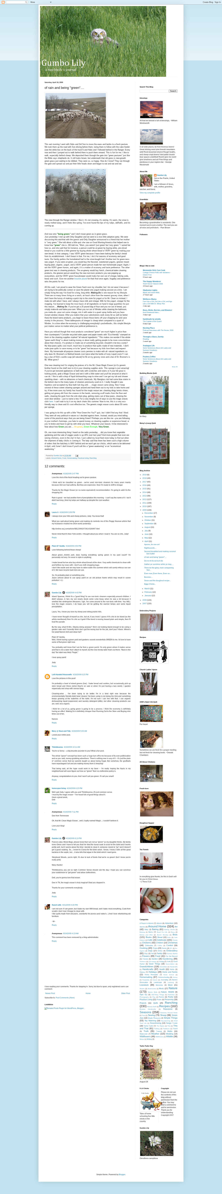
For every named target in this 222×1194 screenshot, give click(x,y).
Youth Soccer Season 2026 (153, 284)
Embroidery (171, 950)
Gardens (143, 961)
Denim (164, 948)
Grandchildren (146, 966)
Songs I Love (171, 1023)
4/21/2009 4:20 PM (70, 905)
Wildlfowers (159, 1036)
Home (88, 993)
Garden (155, 959)
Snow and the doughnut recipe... (157, 581)
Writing (149, 1039)
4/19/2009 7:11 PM (71, 812)
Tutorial (159, 1031)
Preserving (169, 1000)
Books (149, 937)
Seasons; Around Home (168, 1012)
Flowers (146, 956)
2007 (144, 604)
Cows (155, 948)
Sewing (151, 1015)
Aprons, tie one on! (152, 544)
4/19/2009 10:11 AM (72, 747)
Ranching (93, 458)
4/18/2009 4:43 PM (74, 593)
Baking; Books (169, 929)
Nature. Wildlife (167, 992)
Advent (159, 923)
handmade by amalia (152, 319)
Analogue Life (149, 346)
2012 (144, 499)
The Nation (160, 1026)
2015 (144, 489)
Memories (159, 985)
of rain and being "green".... (155, 557)
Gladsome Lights (150, 290)
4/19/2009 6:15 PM (74, 788)
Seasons (145, 1012)
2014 (144, 492)
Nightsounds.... (150, 548)
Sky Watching (150, 1021)
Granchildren (170, 964)
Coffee (160, 945)
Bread (160, 937)
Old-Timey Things (157, 994)
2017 (144, 482)
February (148, 592)
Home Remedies (151, 975)
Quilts (155, 1003)
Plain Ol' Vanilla (58, 546)
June (147, 534)
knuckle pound (80, 279)
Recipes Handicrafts (148, 1009)
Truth (146, 1031)
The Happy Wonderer (152, 281)
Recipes (164, 1006)
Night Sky (143, 994)
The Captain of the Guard (152, 321)
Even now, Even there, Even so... (157, 573)
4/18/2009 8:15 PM (80, 675)
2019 (144, 475)
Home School (168, 975)
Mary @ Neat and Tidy (61, 731)
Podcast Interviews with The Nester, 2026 (158, 330)
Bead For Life (162, 932)
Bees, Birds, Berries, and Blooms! (157, 310)
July (146, 531)
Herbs (172, 969)
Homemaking (72, 458)
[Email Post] (77, 455)
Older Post (125, 993)
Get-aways (152, 961)
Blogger (122, 1174)
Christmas (172, 942)
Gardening (167, 959)
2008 (144, 600)
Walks (169, 1031)
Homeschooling (163, 977)
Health (162, 969)
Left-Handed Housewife (62, 675)
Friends (145, 959)
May (146, 538)
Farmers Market (172, 953)
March (147, 589)
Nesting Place (149, 328)
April (147, 541)
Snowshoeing (155, 1023)
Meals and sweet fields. (151, 292)
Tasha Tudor (148, 1026)
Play (153, 997)
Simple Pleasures (154, 1018)
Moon (170, 985)
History (142, 972)
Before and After (146, 935)
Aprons (142, 927)
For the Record (171, 956)
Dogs (150, 951)
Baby (146, 929)
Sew (143, 1015)
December (149, 513)
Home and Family (169, 972)
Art (176, 926)
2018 (144, 478)
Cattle (150, 940)
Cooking (144, 948)
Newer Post (50, 993)
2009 (144, 510)
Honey (175, 977)
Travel (175, 1028)
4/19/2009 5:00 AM (79, 731)
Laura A (55, 512)
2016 (144, 485)
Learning (171, 982)
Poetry (170, 997)
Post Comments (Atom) (65, 998)
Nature (173, 988)
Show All (174, 367)
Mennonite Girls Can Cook (154, 270)
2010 (144, 506)
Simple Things (171, 1018)
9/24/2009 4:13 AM (71, 933)
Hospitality (145, 980)
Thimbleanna (57, 747)
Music (161, 988)
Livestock (144, 985)
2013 (144, 496)
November (149, 517)
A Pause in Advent (146, 923)
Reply (54, 504)
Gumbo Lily (56, 593)
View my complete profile (150, 193)
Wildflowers (145, 1036)
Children (159, 943)
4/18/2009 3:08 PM (67, 512)
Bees (173, 932)
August (148, 527)
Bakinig (142, 932)
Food (64, 458)
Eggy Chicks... (150, 584)
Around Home (56, 458)
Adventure (169, 923)
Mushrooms (152, 988)
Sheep (163, 1015)
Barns (150, 932)
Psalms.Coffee (149, 357)
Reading (146, 339)
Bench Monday (162, 935)
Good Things (154, 964)
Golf (168, 961)
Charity (175, 940)
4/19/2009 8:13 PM (74, 838)
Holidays (153, 972)
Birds (175, 934)
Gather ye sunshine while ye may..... (159, 564)
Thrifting (157, 1028)
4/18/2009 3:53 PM (73, 546)
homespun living (59, 788)
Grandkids (163, 967)
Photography (144, 997)
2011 (144, 503)
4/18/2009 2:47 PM (71, 474)
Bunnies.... (148, 577)
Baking (155, 929)
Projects (143, 1003)
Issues (155, 980)
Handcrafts (173, 967)
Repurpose (167, 1009)
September (149, 524)
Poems (161, 997)
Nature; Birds (153, 992)
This (168, 1026)
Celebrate (161, 940)
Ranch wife (56, 905)
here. (51, 401)
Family (159, 953)
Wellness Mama (149, 299)
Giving (161, 961)
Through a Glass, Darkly (153, 337)
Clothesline (149, 945)
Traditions (166, 1028)
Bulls (169, 937)
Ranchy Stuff (151, 1006)
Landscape (158, 982)
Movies (142, 988)
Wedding (169, 1034)
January (148, 596)
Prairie (159, 999)
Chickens (146, 942)
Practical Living (83, 458)
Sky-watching (165, 1021)
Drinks (160, 951)
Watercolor (144, 1034)
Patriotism (171, 994)
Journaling (164, 980)
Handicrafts (147, 969)
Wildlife (169, 1036)
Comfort (169, 945)
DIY (171, 948)
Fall (152, 953)
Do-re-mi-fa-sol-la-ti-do (153, 561)
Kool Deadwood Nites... (151, 312)
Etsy (146, 953)
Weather (155, 1033)
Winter (142, 1039)
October (148, 520)
